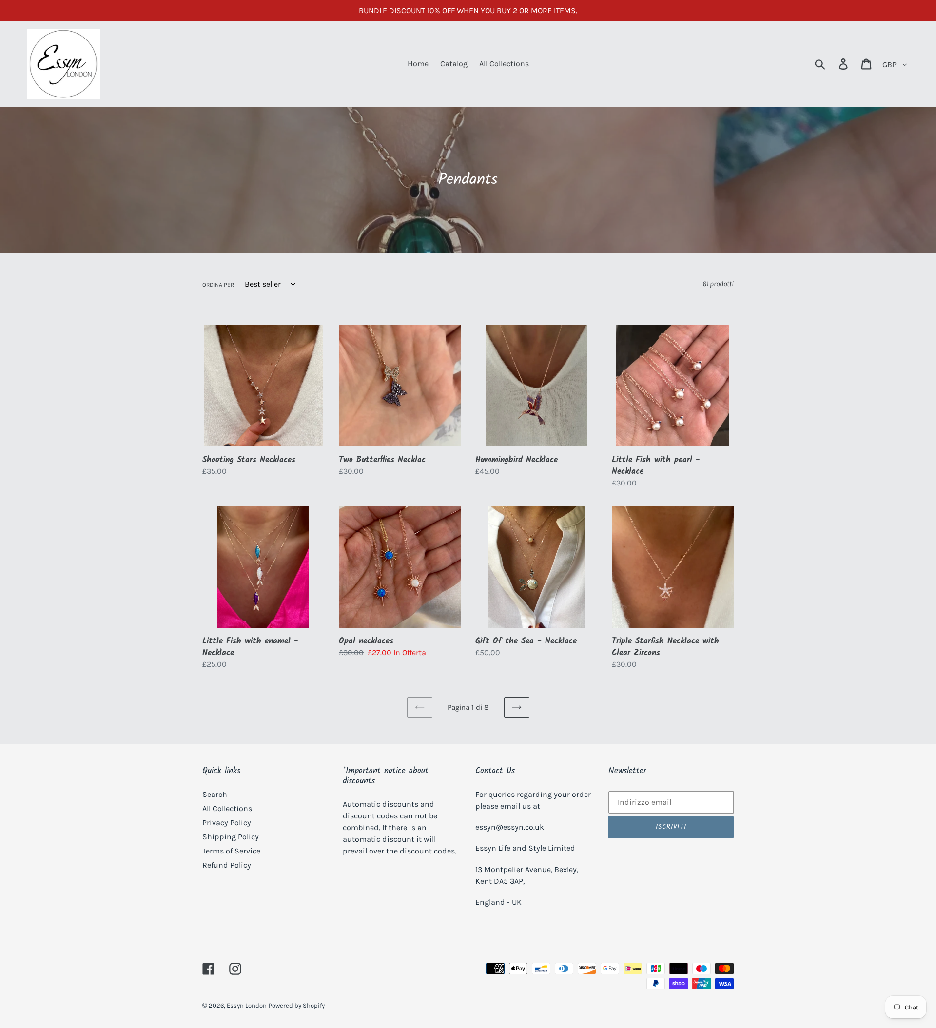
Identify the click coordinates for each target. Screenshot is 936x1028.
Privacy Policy (226, 822)
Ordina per (218, 284)
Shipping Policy (230, 836)
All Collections (227, 808)
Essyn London (247, 1005)
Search (214, 794)
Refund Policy (226, 865)
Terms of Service (231, 850)
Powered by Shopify (297, 1005)
